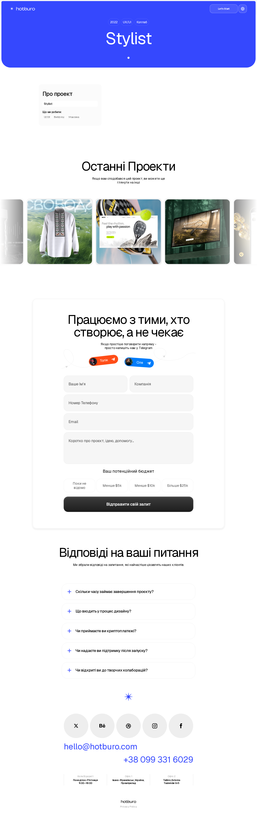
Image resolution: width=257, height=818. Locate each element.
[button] (242, 9)
